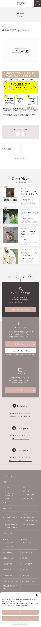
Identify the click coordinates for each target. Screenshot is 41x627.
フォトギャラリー (28, 552)
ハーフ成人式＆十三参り (30, 521)
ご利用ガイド (7, 564)
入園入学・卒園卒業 (29, 524)
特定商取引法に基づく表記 (10, 587)
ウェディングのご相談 (10, 581)
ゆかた (7, 502)
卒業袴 (25, 539)
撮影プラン (7, 508)
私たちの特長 (7, 552)
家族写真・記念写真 (11, 527)
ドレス (7, 487)
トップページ (7, 476)
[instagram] (23, 134)
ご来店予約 (25, 575)
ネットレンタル (8, 534)
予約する (20, 390)
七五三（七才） (9, 543)
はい (20, 612)
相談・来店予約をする (20, 309)
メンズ (7, 491)
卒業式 (7, 499)
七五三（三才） (9, 546)
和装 (24, 487)
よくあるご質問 (27, 564)
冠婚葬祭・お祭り (28, 499)
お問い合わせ (20, 344)
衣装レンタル (7, 482)
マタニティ (26, 514)
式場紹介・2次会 (9, 558)
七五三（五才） (27, 543)
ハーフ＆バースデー (29, 517)
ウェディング (9, 514)
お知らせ (25, 570)
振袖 (6, 539)
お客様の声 (7, 570)
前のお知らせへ (9, 149)
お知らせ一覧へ (20, 158)
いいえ (20, 618)
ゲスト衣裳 (26, 491)
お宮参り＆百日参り (11, 517)
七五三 (7, 521)
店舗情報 (25, 558)
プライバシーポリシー (19, 624)
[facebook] (18, 134)
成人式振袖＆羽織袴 (29, 494)
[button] (37, 595)
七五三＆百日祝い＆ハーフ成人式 (11, 494)
